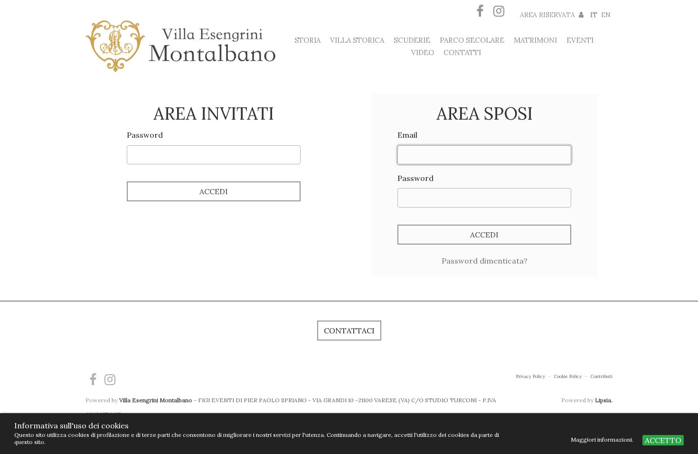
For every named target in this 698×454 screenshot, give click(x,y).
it (593, 14)
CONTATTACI (349, 330)
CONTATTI (462, 52)
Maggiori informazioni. (603, 439)
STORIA (307, 40)
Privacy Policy (531, 376)
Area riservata (548, 14)
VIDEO (422, 52)
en (606, 14)
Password (145, 135)
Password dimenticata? (485, 260)
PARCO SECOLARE (472, 40)
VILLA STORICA (357, 40)
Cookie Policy (568, 376)
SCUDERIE (412, 40)
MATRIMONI (535, 40)
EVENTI (580, 40)
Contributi (602, 376)
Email (407, 135)
